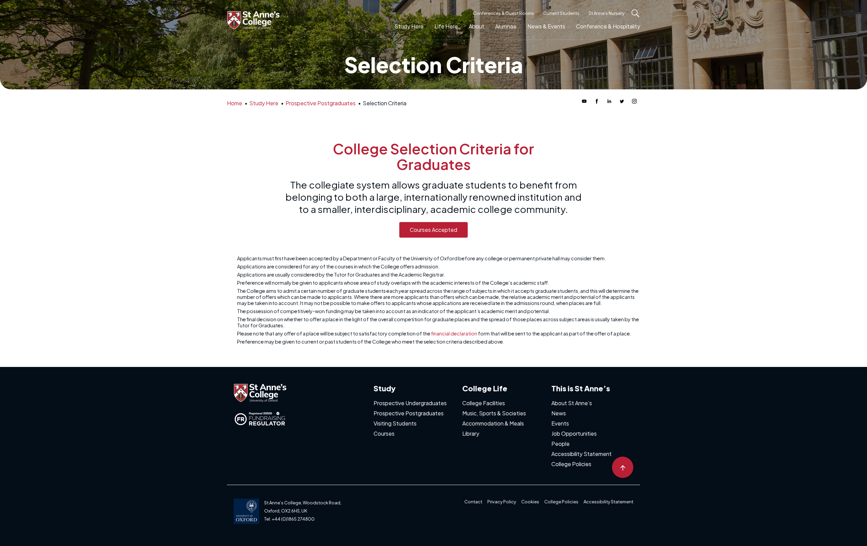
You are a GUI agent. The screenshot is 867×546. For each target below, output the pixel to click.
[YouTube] (584, 101)
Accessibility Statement (581, 453)
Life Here (446, 26)
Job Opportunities (574, 433)
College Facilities (483, 403)
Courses (384, 433)
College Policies (571, 463)
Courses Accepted (433, 229)
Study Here (409, 26)
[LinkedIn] (609, 101)
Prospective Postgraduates (409, 413)
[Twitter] (622, 101)
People (560, 443)
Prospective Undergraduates (410, 403)
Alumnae (505, 26)
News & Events (546, 26)
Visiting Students (395, 423)
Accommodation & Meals (493, 423)
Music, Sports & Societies (494, 413)
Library (470, 433)
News (558, 413)
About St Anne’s (571, 403)
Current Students (561, 13)
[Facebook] (596, 101)
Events (560, 423)
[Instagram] (634, 101)
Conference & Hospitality (608, 26)
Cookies (530, 501)
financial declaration (454, 333)
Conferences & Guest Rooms (503, 13)
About (476, 26)
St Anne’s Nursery (607, 13)
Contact (473, 501)
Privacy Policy (501, 501)
